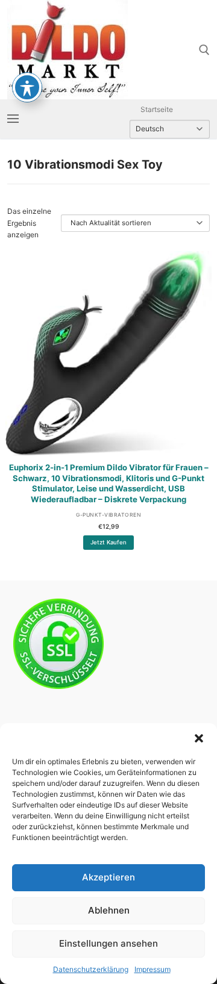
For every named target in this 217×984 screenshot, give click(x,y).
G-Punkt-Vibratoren (108, 515)
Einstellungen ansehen (108, 943)
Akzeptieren (108, 877)
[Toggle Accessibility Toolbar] (27, 87)
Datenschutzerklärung (90, 969)
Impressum (152, 969)
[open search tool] (204, 50)
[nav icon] (13, 119)
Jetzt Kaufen (108, 542)
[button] (199, 738)
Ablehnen (109, 910)
